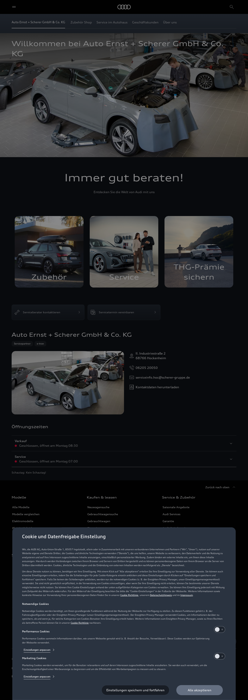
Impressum (186, 595)
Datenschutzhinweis (161, 595)
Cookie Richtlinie (129, 595)
